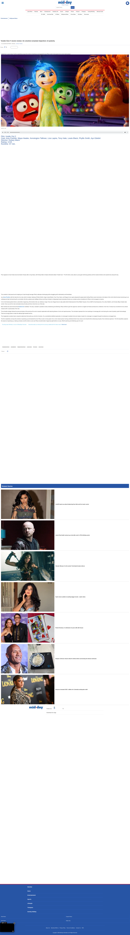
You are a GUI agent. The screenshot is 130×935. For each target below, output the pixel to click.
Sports (61, 11)
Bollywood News (64, 14)
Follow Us (15, 47)
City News (80, 14)
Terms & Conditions (71, 927)
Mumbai (36, 11)
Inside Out (21, 306)
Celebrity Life (55, 11)
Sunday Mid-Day (91, 11)
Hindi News (3, 916)
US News (57, 14)
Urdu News (3, 920)
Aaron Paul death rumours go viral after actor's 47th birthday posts (72, 535)
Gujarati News (69, 916)
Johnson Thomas (19, 43)
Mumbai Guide (100, 11)
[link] (3, 922)
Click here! (64, 324)
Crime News (73, 14)
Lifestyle (67, 11)
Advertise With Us (54, 927)
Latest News (29, 11)
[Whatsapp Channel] (10, 50)
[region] (65, 29)
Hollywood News (13, 18)
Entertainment (47, 11)
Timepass (84, 11)
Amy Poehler (6, 297)
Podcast (77, 11)
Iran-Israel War (50, 14)
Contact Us (78, 927)
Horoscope (86, 14)
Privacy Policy (62, 927)
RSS (83, 927)
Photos (72, 11)
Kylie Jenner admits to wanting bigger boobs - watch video (70, 596)
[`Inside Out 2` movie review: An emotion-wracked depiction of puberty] (7, 927)
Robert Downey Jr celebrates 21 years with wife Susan (69, 627)
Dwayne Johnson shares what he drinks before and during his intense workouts (75, 658)
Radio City (68, 920)
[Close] (14, 923)
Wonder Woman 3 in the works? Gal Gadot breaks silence (70, 566)
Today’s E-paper (65, 4)
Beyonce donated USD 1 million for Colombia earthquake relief (71, 689)
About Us (48, 927)
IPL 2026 (43, 14)
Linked (8, 47)
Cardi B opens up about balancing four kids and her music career (72, 504)
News (41, 11)
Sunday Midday (31, 911)
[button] (11, 3)
